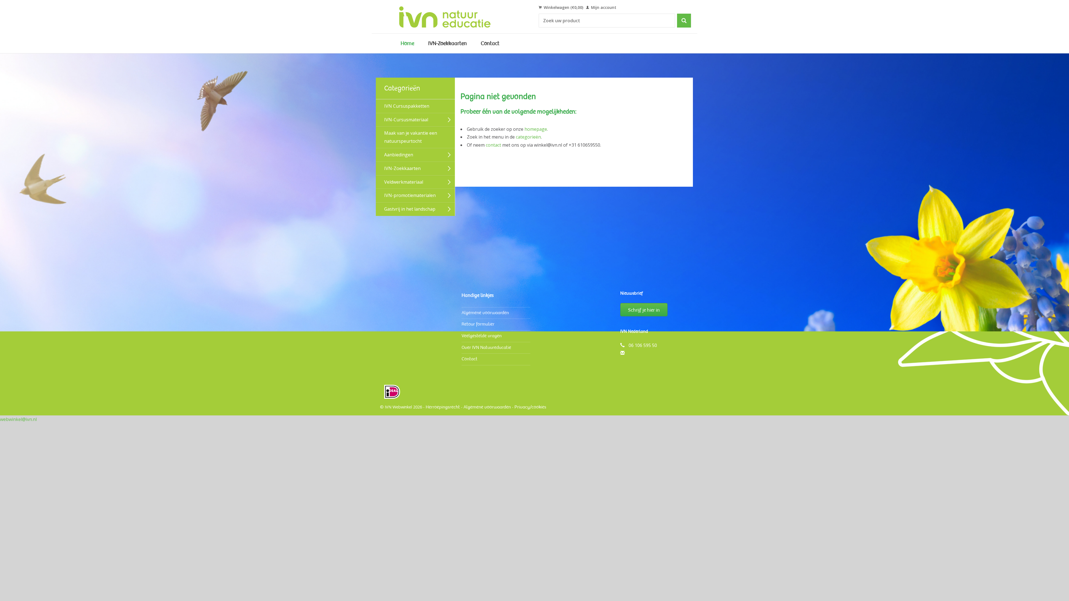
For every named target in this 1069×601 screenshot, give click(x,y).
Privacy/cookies (530, 407)
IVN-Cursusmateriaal (406, 120)
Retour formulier (478, 324)
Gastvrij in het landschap (409, 209)
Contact (490, 43)
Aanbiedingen (398, 155)
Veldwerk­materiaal (403, 182)
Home (407, 43)
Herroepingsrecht (443, 407)
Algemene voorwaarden (485, 313)
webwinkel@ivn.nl (18, 419)
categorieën (528, 137)
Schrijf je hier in (644, 310)
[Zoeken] (684, 21)
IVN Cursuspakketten (406, 106)
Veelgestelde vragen (482, 336)
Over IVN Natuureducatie (486, 347)
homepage (535, 129)
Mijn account (603, 7)
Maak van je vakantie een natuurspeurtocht (410, 137)
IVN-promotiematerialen (410, 195)
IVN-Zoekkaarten (447, 43)
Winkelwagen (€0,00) (563, 7)
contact (493, 145)
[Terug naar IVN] (451, 17)
